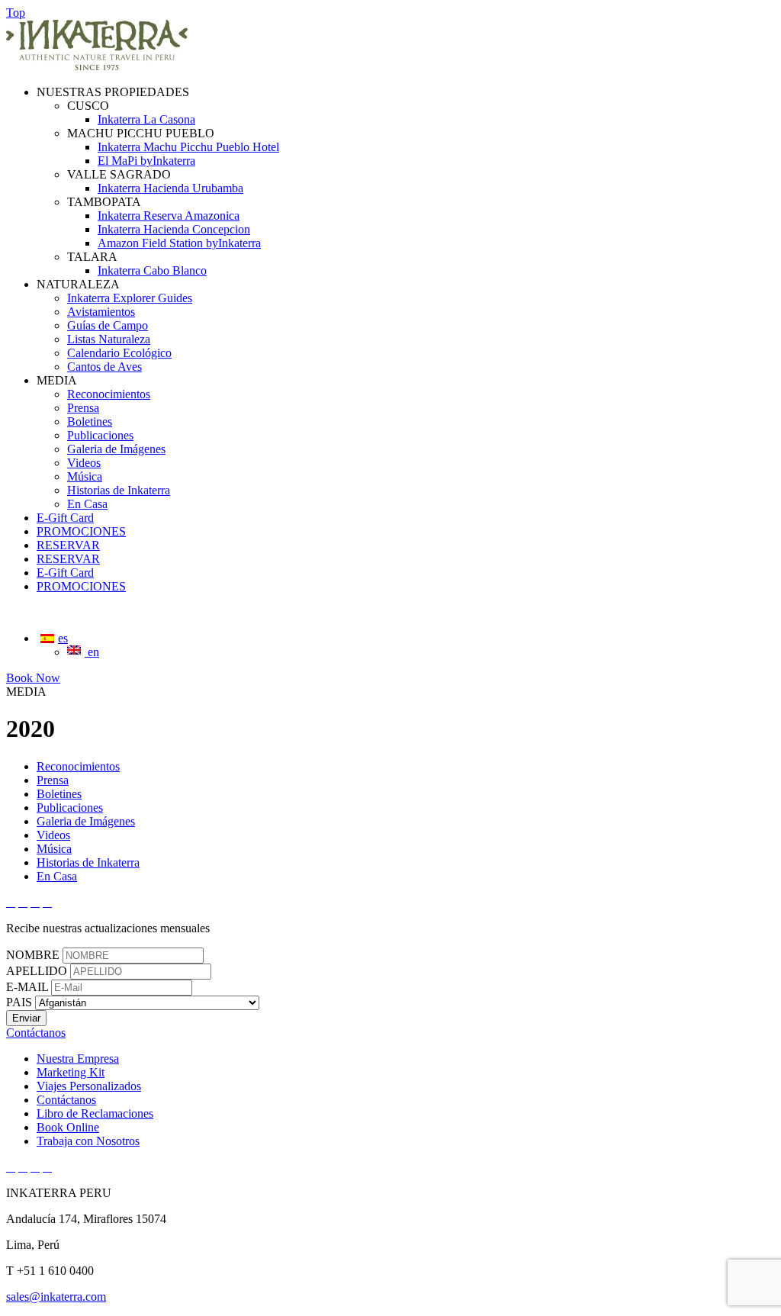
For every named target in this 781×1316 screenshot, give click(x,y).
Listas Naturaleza (108, 339)
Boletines (89, 421)
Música (84, 476)
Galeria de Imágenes (116, 448)
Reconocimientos (108, 394)
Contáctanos (66, 1099)
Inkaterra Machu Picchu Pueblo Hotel (188, 146)
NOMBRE (32, 954)
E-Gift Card (65, 517)
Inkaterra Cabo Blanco (152, 270)
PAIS (19, 1002)
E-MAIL (27, 986)
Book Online (68, 1127)
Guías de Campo (107, 325)
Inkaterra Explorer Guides (129, 297)
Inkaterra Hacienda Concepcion (174, 229)
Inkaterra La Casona (146, 119)
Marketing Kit (70, 1072)
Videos (84, 462)
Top (15, 12)
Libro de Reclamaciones (95, 1113)
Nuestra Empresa (78, 1058)
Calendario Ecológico (119, 352)
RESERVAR (68, 545)
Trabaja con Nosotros (88, 1140)
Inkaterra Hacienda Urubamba (170, 188)
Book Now (33, 677)
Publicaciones (100, 435)
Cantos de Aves (104, 366)
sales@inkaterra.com (56, 1296)
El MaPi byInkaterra (146, 160)
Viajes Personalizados (89, 1086)
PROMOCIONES (81, 531)
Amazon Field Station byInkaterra (179, 242)
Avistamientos (101, 311)
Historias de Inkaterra (118, 490)
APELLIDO (36, 970)
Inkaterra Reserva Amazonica (168, 215)
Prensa (83, 407)
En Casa (87, 503)
